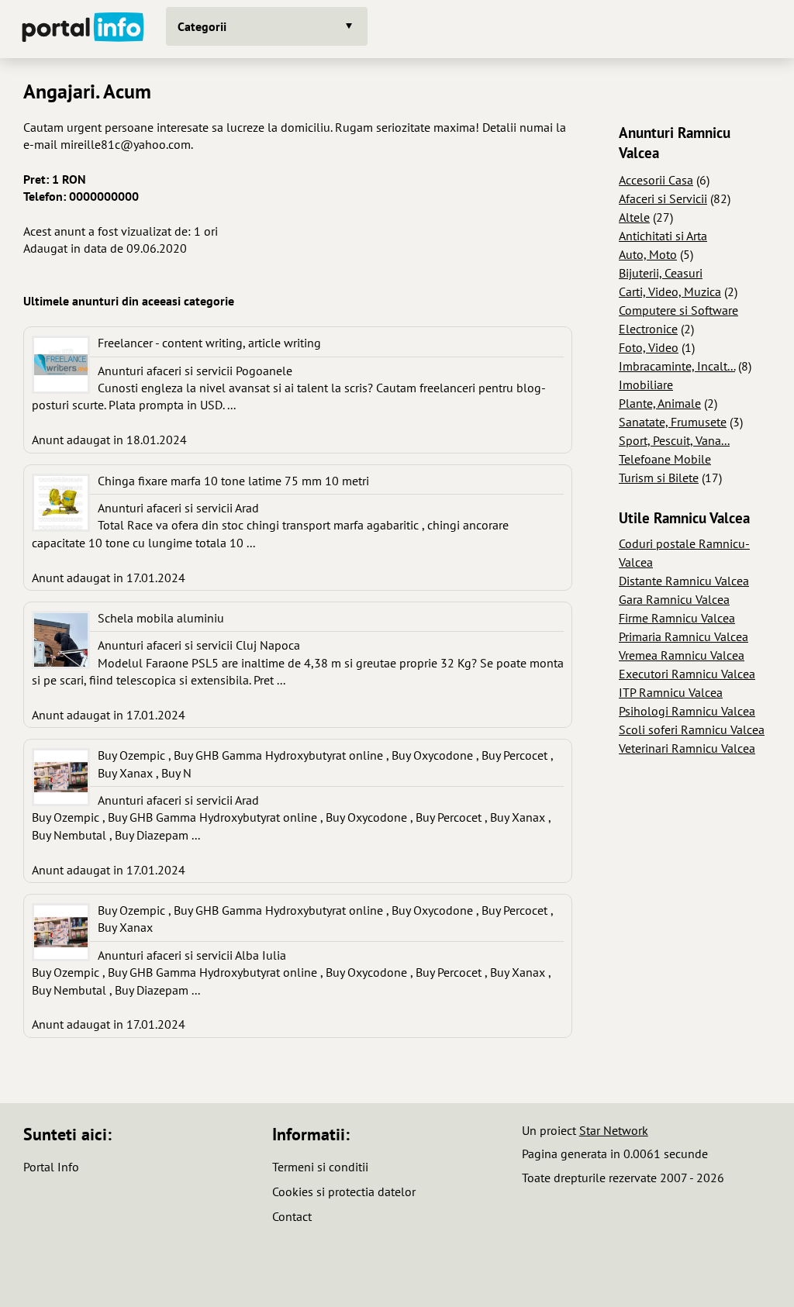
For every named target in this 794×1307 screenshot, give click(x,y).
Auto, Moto (648, 254)
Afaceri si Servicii (663, 198)
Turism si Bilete (659, 477)
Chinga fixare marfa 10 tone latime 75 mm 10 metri (233, 480)
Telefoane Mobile (665, 459)
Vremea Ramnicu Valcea (681, 655)
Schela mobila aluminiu (161, 618)
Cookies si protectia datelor (344, 1191)
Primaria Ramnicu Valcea (683, 636)
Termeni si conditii (320, 1166)
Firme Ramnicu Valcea (677, 618)
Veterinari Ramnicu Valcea (687, 748)
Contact (292, 1216)
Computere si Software (678, 310)
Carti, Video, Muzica (670, 291)
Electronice (648, 328)
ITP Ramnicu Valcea (671, 692)
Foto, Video (648, 347)
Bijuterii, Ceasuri (661, 273)
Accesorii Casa (656, 180)
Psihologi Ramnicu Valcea (687, 711)
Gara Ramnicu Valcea (674, 599)
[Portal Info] (83, 29)
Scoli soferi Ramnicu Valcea (692, 729)
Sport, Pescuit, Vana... (674, 440)
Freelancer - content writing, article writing (209, 342)
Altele (634, 217)
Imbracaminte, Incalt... (677, 366)
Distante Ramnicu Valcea (684, 580)
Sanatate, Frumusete (673, 421)
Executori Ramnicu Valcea (687, 673)
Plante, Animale (660, 403)
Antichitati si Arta (663, 235)
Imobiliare (646, 384)
